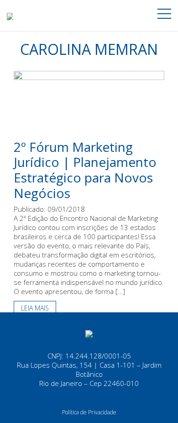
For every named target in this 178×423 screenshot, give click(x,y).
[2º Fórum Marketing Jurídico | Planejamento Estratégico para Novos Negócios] (89, 104)
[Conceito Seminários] (89, 332)
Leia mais (35, 308)
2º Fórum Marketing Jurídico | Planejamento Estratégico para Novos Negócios (85, 170)
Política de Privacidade (89, 412)
